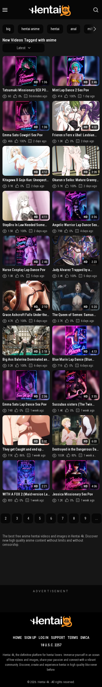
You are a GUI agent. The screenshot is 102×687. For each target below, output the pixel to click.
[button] (94, 28)
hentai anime (31, 29)
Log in (44, 638)
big (8, 29)
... (96, 518)
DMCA (84, 638)
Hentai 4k (43, 682)
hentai (55, 29)
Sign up (30, 638)
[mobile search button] (96, 10)
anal (73, 29)
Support (58, 638)
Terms (73, 638)
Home (17, 638)
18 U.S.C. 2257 (51, 645)
